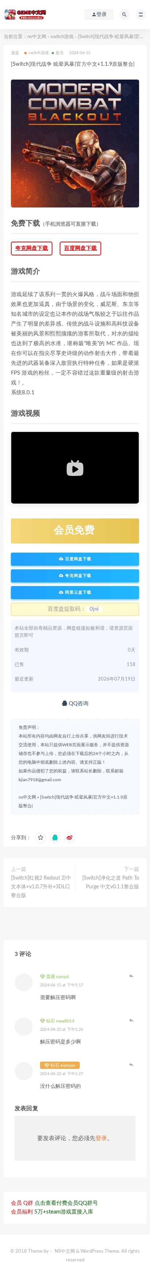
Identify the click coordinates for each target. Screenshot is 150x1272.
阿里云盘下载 (77, 592)
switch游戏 (62, 37)
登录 (101, 1138)
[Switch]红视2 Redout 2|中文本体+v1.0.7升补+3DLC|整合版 (41, 887)
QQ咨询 (77, 703)
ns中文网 (36, 37)
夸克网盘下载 (31, 248)
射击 (60, 53)
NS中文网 (65, 1251)
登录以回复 (131, 976)
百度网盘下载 (80, 248)
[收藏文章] (40, 837)
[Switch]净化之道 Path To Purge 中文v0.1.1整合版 (110, 882)
